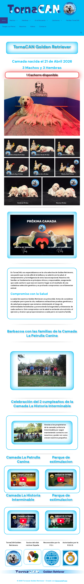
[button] (81, 33)
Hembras (25, 20)
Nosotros (22, 27)
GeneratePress (61, 581)
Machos (12, 20)
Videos (32, 27)
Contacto (42, 27)
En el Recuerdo (40, 20)
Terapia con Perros (8, 27)
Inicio (4, 20)
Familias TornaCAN (72, 20)
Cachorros (56, 20)
